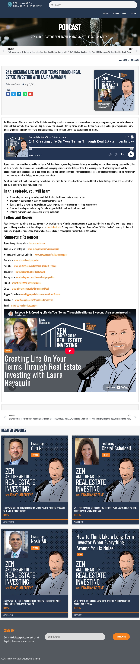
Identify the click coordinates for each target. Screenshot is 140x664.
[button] (8, 94)
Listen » (7, 515)
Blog (134, 13)
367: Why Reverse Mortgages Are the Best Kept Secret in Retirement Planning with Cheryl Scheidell (105, 509)
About (116, 13)
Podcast (107, 13)
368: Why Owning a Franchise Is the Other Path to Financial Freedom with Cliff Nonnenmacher (34, 509)
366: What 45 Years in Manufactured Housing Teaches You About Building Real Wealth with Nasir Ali (32, 602)
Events (125, 13)
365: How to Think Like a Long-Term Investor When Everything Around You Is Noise (102, 602)
